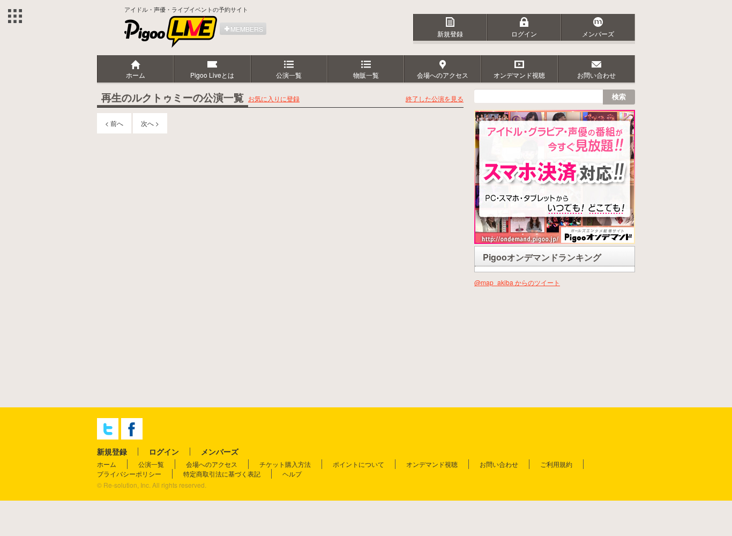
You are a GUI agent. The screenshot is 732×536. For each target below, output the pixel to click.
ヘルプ (292, 473)
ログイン (524, 33)
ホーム (106, 463)
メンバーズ (598, 33)
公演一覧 (151, 463)
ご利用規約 (556, 463)
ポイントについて (358, 463)
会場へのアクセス (211, 463)
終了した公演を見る (435, 98)
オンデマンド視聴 (432, 463)
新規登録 (450, 33)
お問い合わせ (499, 463)
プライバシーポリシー (129, 473)
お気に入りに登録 (274, 98)
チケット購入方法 (285, 463)
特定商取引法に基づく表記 (221, 473)
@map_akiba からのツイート (517, 282)
